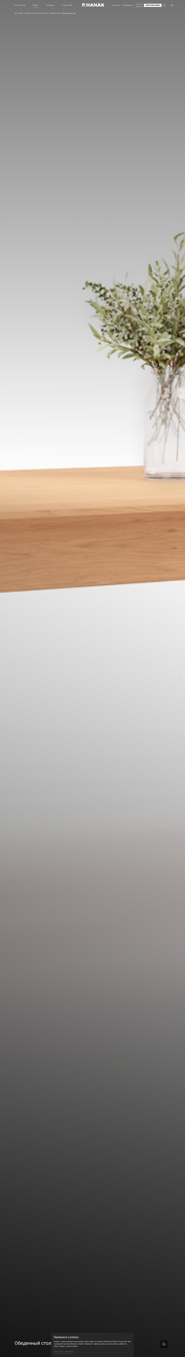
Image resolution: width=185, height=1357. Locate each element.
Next (180, 678)
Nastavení (69, 1352)
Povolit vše (58, 1352)
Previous (4, 678)
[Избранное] (164, 5)
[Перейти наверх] (180, 1352)
